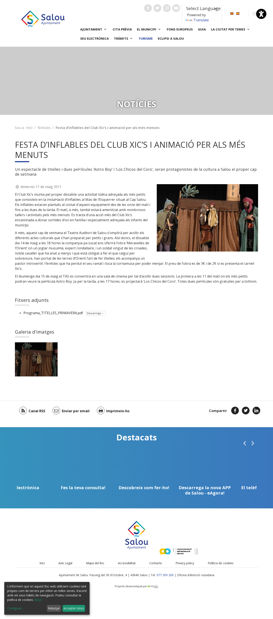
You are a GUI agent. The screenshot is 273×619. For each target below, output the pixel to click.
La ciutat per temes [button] (228, 29)
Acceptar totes (74, 608)
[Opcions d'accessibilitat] (261, 14)
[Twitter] (246, 410)
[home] (43, 18)
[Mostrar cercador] (254, 13)
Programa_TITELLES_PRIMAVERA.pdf (53, 313)
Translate (201, 20)
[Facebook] (235, 410)
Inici (29, 127)
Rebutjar (54, 608)
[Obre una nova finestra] (148, 8)
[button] (244, 443)
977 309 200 (165, 575)
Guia (202, 29)
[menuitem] (231, 13)
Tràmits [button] (121, 38)
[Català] (231, 13)
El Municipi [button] (147, 29)
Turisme (146, 38)
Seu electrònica (94, 38)
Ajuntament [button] (91, 29)
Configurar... (15, 608)
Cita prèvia (122, 29)
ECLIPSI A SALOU (171, 38)
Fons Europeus (180, 29)
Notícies (44, 127)
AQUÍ (38, 600)
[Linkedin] (256, 410)
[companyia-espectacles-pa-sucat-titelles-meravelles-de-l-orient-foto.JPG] (36, 359)
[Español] (237, 13)
